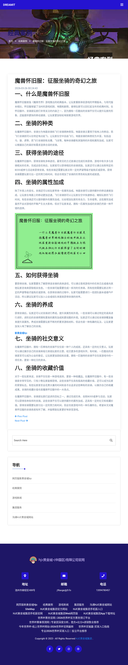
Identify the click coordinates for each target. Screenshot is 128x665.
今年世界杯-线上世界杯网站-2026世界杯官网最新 (46, 626)
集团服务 (17, 507)
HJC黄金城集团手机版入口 (88, 609)
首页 (11, 41)
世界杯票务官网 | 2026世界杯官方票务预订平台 (64, 617)
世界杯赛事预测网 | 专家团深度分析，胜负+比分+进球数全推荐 (64, 622)
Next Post (20, 420)
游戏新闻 (17, 497)
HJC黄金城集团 (84, 638)
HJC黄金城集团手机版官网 (28, 613)
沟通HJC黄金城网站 (22, 517)
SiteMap (30, 609)
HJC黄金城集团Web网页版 (63, 613)
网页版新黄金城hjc (22, 478)
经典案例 (17, 488)
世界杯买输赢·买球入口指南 (94, 626)
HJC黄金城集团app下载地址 (99, 613)
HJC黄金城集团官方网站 (53, 609)
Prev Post (22, 416)
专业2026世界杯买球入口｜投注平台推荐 (64, 631)
